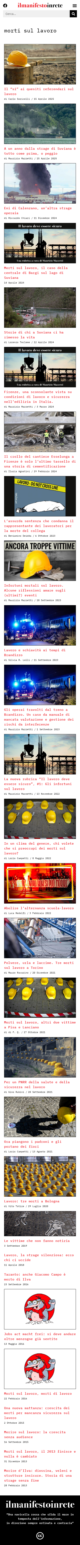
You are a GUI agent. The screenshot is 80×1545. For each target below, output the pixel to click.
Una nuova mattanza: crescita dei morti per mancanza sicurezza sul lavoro (37, 1413)
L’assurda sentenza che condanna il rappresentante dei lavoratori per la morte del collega (39, 526)
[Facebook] (5, 6)
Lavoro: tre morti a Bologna (31, 1201)
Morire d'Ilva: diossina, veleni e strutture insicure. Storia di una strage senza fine (38, 1475)
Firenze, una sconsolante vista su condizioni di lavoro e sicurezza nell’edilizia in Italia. (38, 397)
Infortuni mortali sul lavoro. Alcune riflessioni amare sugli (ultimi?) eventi (35, 590)
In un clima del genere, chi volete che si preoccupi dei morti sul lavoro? (39, 848)
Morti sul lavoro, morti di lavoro (38, 1393)
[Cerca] (73, 13)
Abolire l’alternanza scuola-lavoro (39, 908)
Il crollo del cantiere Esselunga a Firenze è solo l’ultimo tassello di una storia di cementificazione (40, 461)
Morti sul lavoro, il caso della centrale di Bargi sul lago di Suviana (36, 273)
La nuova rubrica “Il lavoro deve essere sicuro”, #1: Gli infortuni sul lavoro (38, 784)
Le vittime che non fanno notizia (37, 1241)
